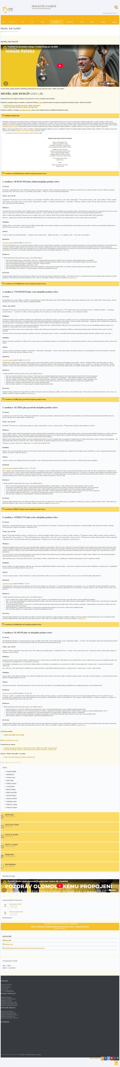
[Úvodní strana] (3, 22)
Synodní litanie (10, 786)
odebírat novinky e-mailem (33, 1054)
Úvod (2, 31)
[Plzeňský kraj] (7, 944)
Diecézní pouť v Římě (15, 904)
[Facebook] (105, 1058)
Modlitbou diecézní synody (9, 126)
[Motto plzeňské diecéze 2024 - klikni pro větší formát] (9, 740)
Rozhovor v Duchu (11, 804)
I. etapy (40, 102)
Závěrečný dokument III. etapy (9, 1005)
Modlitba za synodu (6, 1000)
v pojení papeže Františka (25, 130)
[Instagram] (117, 1058)
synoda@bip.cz (72, 277)
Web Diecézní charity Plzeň (8, 1013)
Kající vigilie (9, 780)
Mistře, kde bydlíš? (11, 792)
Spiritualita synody (11, 801)
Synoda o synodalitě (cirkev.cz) (9, 1014)
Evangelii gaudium (7, 243)
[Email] (114, 1058)
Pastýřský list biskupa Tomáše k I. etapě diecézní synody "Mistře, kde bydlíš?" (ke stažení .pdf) (30, 748)
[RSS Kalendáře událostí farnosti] (102, 1058)
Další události (7, 917)
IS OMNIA (22, 1054)
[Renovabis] (6, 940)
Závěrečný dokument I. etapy (9, 1002)
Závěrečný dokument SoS (8, 1016)
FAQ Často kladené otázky (8, 998)
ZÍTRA (9, 965)
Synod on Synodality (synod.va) (10, 1017)
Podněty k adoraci (11, 783)
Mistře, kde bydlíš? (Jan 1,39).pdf (14, 735)
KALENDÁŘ (12, 967)
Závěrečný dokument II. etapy (9, 1003)
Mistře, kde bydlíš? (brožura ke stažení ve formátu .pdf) (20, 107)
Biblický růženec (11, 789)
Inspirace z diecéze (11, 798)
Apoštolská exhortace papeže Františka (22, 133)
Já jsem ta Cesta (10, 777)
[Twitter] (108, 1058)
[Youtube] (111, 1058)
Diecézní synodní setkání (16, 911)
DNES (3, 965)
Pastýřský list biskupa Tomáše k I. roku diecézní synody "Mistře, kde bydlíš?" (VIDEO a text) (30, 749)
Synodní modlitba (11, 771)
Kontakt (114, 22)
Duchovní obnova (11, 795)
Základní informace (6, 997)
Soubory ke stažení (11, 807)
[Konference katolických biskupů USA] (23, 948)
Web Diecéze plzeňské (7, 1011)
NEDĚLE (4, 967)
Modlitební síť (10, 774)
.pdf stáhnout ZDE (25, 110)
